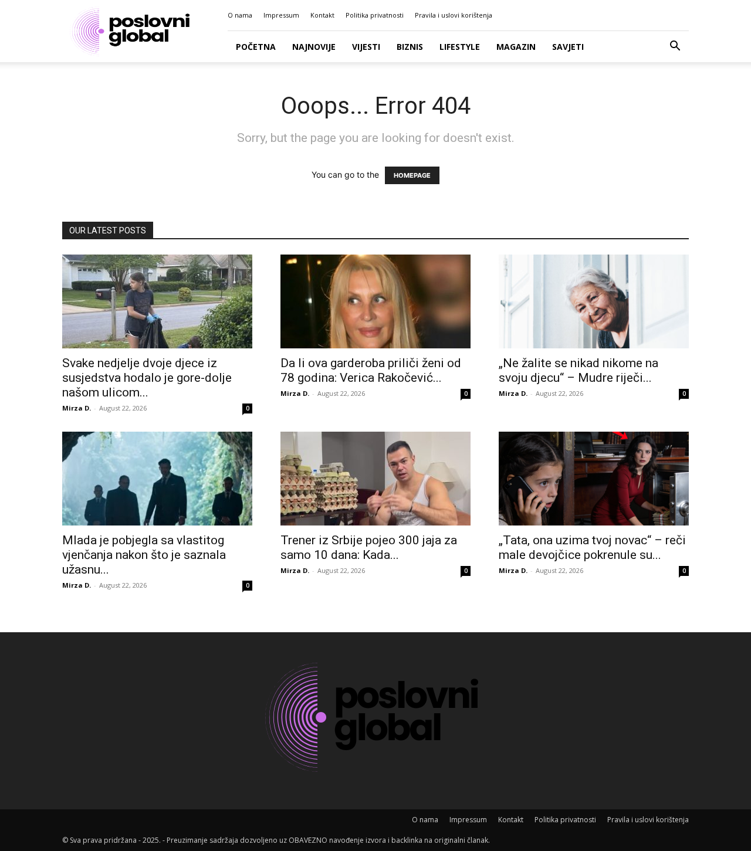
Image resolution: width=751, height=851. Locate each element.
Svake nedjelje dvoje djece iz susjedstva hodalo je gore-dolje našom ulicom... (147, 377)
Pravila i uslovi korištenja (453, 15)
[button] (675, 47)
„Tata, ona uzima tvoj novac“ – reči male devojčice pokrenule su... (592, 547)
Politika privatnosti (375, 15)
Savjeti (568, 46)
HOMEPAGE (412, 175)
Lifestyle (459, 46)
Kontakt (322, 15)
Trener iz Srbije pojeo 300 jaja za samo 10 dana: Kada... (368, 547)
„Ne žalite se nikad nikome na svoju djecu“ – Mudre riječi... (578, 370)
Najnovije (314, 46)
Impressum (281, 15)
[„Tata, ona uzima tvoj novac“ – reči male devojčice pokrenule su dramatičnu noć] (594, 478)
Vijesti (366, 46)
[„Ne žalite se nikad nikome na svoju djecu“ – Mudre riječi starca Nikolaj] (594, 301)
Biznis (410, 46)
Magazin (516, 46)
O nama (240, 15)
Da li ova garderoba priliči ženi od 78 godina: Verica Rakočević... (370, 370)
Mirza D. (76, 408)
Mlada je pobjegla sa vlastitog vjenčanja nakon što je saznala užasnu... (144, 555)
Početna (256, 46)
